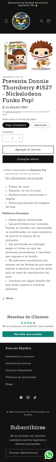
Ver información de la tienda (24, 178)
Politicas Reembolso (19, 370)
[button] (6, 21)
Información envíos (18, 363)
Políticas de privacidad (21, 377)
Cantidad (7, 132)
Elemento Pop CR (24, 412)
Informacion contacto (20, 356)
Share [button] (9, 298)
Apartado (40, 125)
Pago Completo (16, 125)
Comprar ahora (28, 159)
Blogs (9, 384)
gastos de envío (13, 112)
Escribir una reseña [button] (28, 334)
